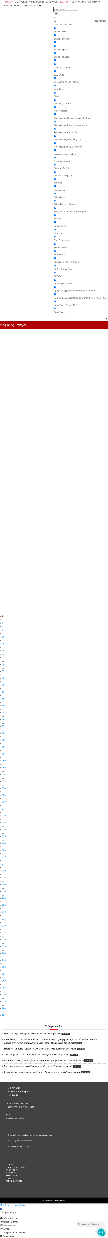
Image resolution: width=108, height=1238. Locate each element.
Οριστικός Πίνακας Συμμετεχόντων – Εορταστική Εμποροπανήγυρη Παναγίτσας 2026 (44, 1060)
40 (3, 678)
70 (3, 719)
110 (4, 774)
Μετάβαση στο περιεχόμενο (12, 1205)
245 (4, 960)
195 (4, 891)
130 (4, 802)
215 (4, 919)
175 (4, 864)
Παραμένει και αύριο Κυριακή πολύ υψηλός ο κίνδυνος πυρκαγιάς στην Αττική (40, 1049)
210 (4, 912)
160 (4, 843)
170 (4, 857)
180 (4, 871)
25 (3, 657)
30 (3, 664)
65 (3, 712)
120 (4, 788)
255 (4, 974)
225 (4, 933)
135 (4, 809)
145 (4, 822)
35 (3, 671)
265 (4, 988)
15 (3, 644)
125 (4, 795)
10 (3, 637)
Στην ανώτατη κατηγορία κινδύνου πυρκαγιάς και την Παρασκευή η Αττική (38, 1066)
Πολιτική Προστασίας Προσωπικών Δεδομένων (30, 1135)
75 (3, 726)
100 (4, 761)
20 (3, 650)
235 (4, 946)
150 (4, 829)
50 (3, 692)
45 (3, 685)
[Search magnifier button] (56, 13)
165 (4, 850)
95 (3, 754)
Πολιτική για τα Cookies (19, 1147)
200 (4, 898)
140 (4, 816)
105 (4, 767)
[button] (1, 1209)
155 (4, 836)
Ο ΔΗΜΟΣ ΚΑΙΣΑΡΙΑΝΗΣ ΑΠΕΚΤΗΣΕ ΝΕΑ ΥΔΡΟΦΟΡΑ (31, 2)
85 (3, 740)
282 (4, 1015)
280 (4, 1008)
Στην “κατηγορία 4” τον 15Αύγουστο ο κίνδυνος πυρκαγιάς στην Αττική (36, 1054)
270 (4, 994)
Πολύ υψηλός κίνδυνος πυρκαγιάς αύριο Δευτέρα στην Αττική (32, 1034)
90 (3, 747)
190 (4, 884)
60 (3, 706)
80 (3, 733)
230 (4, 939)
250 (4, 967)
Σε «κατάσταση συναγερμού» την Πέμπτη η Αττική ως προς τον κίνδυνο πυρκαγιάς (42, 1072)
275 (4, 1001)
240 (4, 953)
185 (4, 877)
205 (4, 905)
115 (4, 781)
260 (4, 981)
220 (4, 926)
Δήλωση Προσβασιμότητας (20, 1141)
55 (3, 699)
